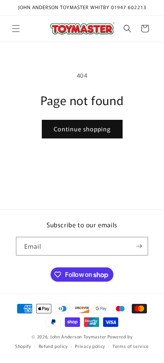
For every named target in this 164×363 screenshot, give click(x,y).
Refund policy (53, 346)
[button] (16, 28)
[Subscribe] (139, 246)
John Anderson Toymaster (78, 336)
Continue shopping (82, 129)
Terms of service (131, 346)
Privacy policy (90, 346)
